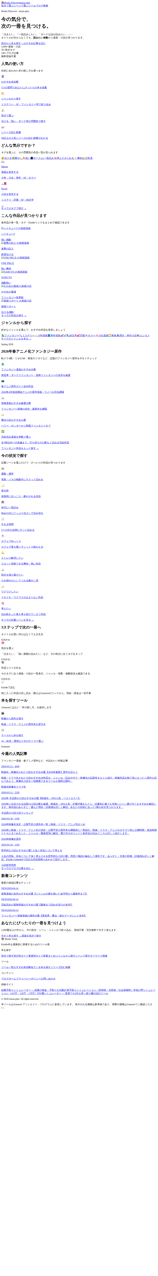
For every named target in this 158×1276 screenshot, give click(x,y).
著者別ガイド (35, 955)
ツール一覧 (7, 967)
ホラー (90, 335)
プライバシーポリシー (28, 978)
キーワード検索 (98, 955)
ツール (32, 5)
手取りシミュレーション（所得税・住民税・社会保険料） (101, 990)
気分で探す (7, 955)
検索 (45, 5)
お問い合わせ (48, 978)
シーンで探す (82, 955)
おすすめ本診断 (22, 967)
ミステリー (27, 335)
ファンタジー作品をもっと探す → (20, 448)
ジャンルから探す (65, 955)
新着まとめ (49, 955)
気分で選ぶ (7, 5)
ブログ (39, 5)
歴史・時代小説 (126, 335)
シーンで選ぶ (21, 5)
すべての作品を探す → (14, 315)
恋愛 (81, 335)
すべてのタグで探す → (14, 208)
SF (63, 335)
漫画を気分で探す (31, 935)
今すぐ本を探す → (11, 935)
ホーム (12, 978)
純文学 (71, 335)
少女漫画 (101, 335)
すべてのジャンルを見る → (16, 338)
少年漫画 (41, 335)
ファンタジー (10, 335)
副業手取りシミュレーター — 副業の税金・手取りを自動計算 (35, 990)
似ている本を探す (41, 967)
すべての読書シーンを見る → (17, 620)
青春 (112, 335)
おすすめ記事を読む (34, 43)
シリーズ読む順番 (60, 967)
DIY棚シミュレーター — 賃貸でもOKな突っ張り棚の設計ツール (72, 993)
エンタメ (143, 335)
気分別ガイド (21, 955)
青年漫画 (54, 335)
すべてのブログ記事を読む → (17, 868)
